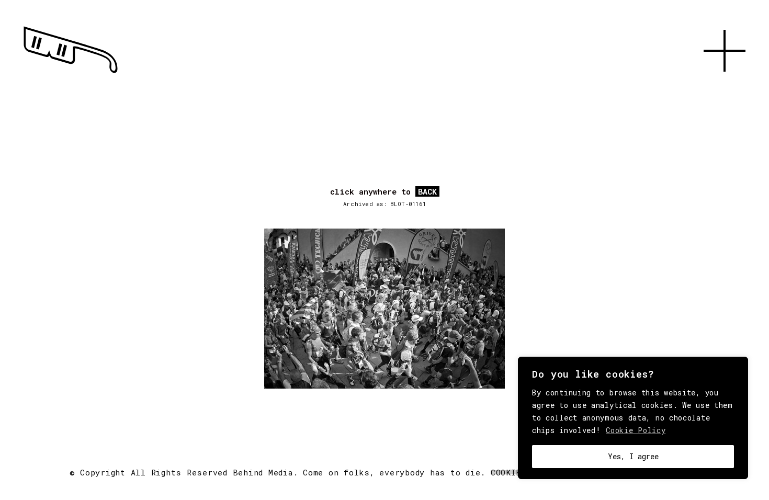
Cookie (506, 472)
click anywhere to (383, 192)
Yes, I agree (633, 456)
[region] (633, 418)
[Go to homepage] (71, 73)
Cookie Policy (635, 430)
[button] (724, 83)
